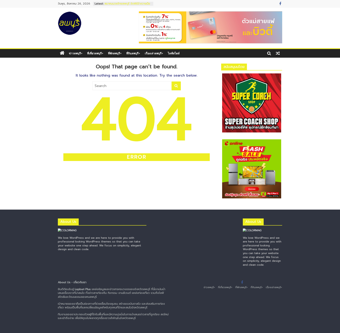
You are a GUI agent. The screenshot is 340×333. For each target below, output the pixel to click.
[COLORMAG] (67, 230)
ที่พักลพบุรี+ (115, 53)
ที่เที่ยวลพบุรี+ (95, 53)
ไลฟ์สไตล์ (174, 53)
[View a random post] (277, 53)
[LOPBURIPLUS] (62, 53)
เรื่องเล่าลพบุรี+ (154, 53)
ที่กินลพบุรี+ (133, 53)
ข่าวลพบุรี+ (75, 53)
